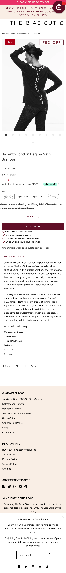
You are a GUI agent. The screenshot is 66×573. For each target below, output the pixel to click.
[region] (33, 2)
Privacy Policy (9, 459)
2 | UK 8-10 (23, 196)
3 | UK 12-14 (38, 196)
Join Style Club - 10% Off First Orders (22, 399)
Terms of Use (9, 454)
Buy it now (33, 226)
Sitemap (6, 468)
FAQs (5, 427)
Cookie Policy (9, 463)
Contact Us (8, 432)
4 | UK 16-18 (53, 196)
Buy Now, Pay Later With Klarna (19, 449)
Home (5, 33)
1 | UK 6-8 (8, 196)
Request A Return (11, 408)
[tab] (33, 256)
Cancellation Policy (12, 422)
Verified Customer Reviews (16, 413)
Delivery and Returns (13, 403)
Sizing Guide (9, 418)
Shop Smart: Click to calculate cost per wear (25, 247)
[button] (33, 85)
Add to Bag (33, 216)
